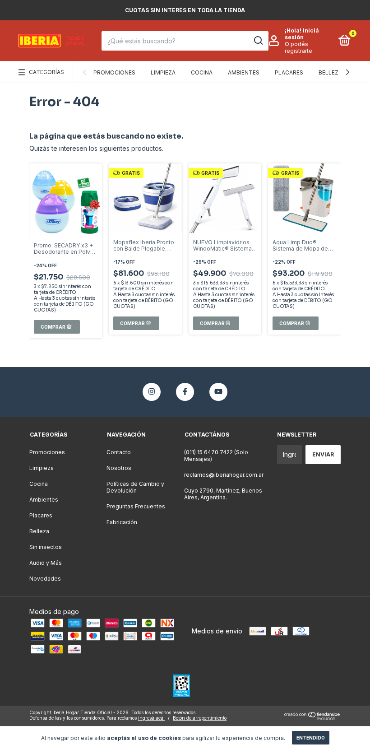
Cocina (202, 72)
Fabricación (121, 522)
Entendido (310, 737)
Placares (289, 72)
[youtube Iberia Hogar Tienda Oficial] (218, 392)
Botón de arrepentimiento (200, 718)
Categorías (46, 72)
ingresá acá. (151, 718)
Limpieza (163, 72)
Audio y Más (45, 562)
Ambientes (243, 72)
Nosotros (118, 468)
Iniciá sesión (302, 34)
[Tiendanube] (312, 717)
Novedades (45, 578)
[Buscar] (257, 41)
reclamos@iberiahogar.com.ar (224, 474)
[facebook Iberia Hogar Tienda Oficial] (185, 392)
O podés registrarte (298, 47)
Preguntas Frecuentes (135, 506)
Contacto (118, 452)
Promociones (114, 72)
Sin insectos (45, 547)
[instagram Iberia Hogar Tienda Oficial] (152, 392)
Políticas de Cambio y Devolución (135, 487)
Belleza (330, 72)
